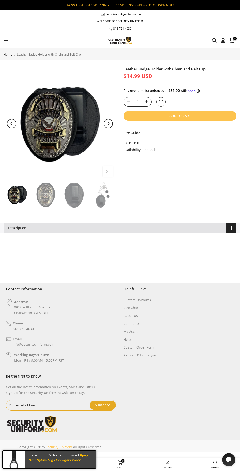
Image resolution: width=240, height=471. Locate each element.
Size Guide (132, 132)
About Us (131, 315)
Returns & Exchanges (140, 355)
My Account (133, 331)
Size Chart (131, 307)
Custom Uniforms (137, 300)
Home (8, 54)
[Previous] (11, 123)
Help (127, 339)
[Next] (108, 123)
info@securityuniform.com (123, 14)
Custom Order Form (139, 347)
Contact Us (132, 323)
